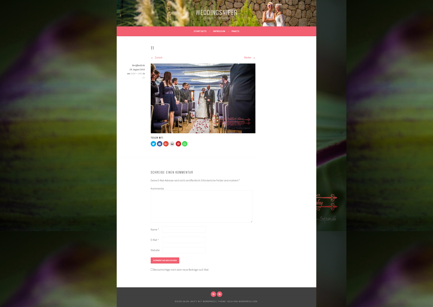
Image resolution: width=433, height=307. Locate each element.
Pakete (235, 31)
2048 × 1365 (136, 73)
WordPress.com (248, 301)
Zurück (158, 57)
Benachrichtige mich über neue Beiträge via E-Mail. (181, 269)
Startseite (200, 31)
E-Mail (155, 239)
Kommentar (156, 188)
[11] (203, 132)
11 (143, 78)
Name (155, 229)
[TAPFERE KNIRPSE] (219, 294)
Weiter (248, 57)
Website (155, 250)
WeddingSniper (216, 12)
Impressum (219, 31)
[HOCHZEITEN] (213, 294)
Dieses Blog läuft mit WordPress (195, 301)
